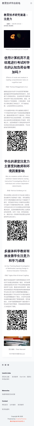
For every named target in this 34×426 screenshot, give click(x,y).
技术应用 (6, 25)
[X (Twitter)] (5, 365)
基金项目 (6, 379)
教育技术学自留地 (11, 3)
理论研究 (11, 25)
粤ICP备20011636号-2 (17, 421)
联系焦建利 (5, 409)
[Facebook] (2, 365)
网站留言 (5, 405)
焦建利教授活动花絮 (8, 394)
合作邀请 (13, 405)
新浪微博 (15, 377)
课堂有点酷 (5, 377)
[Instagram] (8, 365)
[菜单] (31, 3)
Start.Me (23, 377)
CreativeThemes (21, 419)
